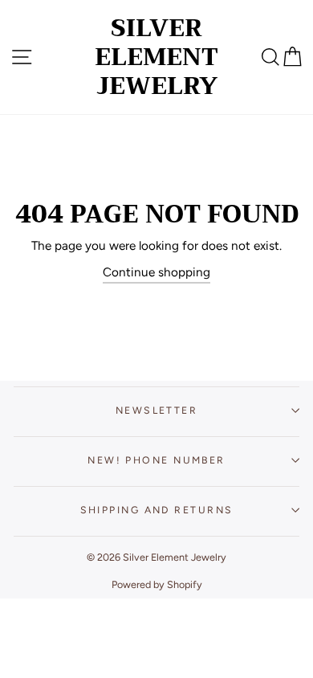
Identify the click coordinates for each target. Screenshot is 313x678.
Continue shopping (156, 272)
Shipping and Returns (157, 510)
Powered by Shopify (157, 584)
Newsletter (156, 410)
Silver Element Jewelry (156, 57)
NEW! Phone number (156, 460)
